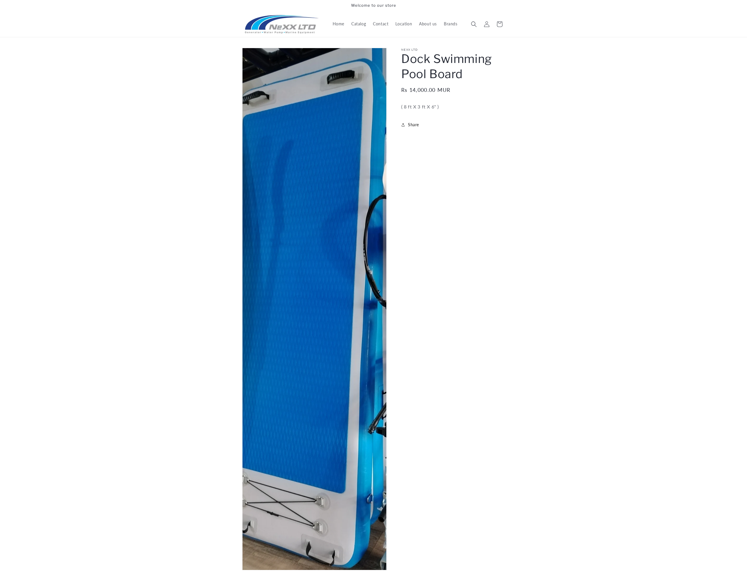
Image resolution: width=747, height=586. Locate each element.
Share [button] (413, 124)
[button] (473, 24)
